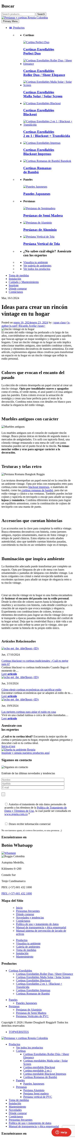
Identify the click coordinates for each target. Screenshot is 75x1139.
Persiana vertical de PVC (37, 1096)
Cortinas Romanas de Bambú (33, 993)
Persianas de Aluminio (29, 1009)
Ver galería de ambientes (37, 265)
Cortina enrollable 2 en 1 (37, 1070)
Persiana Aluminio (33, 1090)
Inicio (19, 907)
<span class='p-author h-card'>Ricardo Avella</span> (35, 324)
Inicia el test (8, 746)
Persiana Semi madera (36, 1093)
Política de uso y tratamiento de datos (37, 924)
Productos (21, 940)
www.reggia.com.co (16, 814)
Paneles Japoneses (26, 1003)
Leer (9, 673)
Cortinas (21, 1050)
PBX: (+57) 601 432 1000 (16, 893)
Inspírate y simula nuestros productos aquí (25, 752)
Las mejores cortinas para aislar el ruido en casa (28, 711)
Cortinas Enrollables (20, 970)
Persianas (14, 1006)
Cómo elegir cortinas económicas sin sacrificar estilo (31, 689)
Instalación (22, 953)
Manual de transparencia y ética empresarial (41, 927)
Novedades (15, 1109)
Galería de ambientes (28, 946)
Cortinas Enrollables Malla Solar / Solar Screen (43, 977)
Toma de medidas (26, 950)
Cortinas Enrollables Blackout (33, 980)
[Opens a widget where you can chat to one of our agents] (61, 1132)
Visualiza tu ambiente (35, 262)
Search (41, 14)
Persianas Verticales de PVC (32, 1016)
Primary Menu (10, 21)
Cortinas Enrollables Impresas (33, 990)
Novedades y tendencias (30, 917)
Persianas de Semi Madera (31, 1012)
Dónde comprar (25, 914)
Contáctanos (23, 920)
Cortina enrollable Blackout (39, 1067)
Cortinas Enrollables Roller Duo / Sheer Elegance (44, 973)
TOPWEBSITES (19, 1031)
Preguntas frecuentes (28, 911)
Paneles (13, 999)
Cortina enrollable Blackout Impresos (44, 1073)
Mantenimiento (24, 956)
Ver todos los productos (36, 268)
